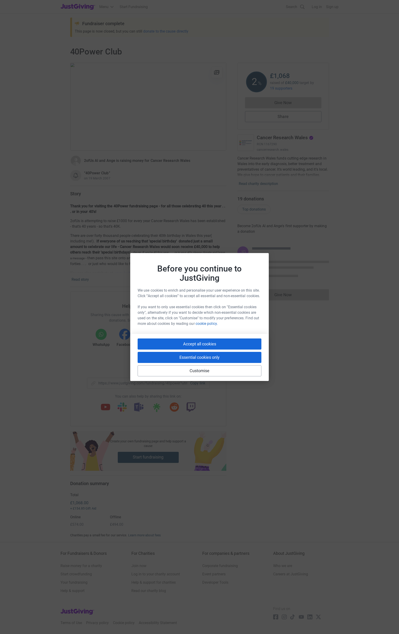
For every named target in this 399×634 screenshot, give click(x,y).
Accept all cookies (199, 343)
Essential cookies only (199, 357)
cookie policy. (207, 323)
